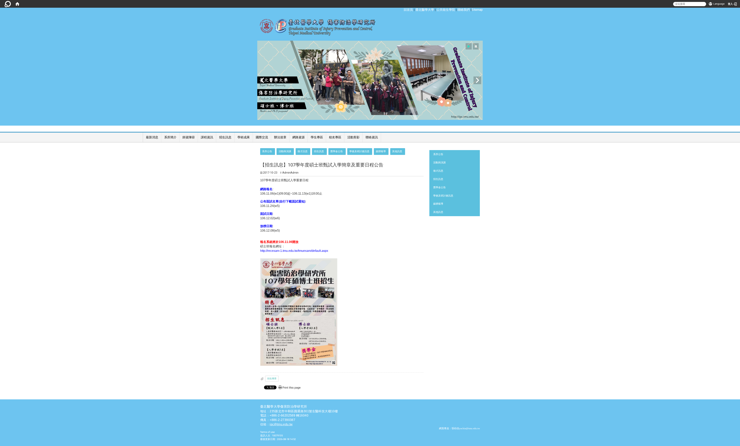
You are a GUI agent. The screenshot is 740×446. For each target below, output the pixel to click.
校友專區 (335, 137)
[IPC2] (370, 80)
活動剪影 (353, 137)
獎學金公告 (336, 151)
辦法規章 (280, 137)
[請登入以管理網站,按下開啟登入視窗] (8, 4)
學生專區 (317, 137)
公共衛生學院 (445, 10)
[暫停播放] (476, 46)
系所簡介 (170, 137)
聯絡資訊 (372, 137)
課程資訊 (207, 137)
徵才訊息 (303, 151)
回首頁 (408, 10)
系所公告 (267, 151)
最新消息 (152, 137)
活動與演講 (285, 151)
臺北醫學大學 (424, 10)
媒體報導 (381, 151)
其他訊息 (397, 151)
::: (402, 10)
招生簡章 (272, 378)
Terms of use (267, 432)
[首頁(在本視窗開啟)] (17, 4)
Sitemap (477, 10)
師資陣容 (188, 137)
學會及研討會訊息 (359, 151)
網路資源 (298, 137)
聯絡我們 (463, 10)
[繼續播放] (468, 46)
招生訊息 (225, 137)
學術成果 (243, 137)
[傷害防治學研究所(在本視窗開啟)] (320, 25)
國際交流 (262, 137)
